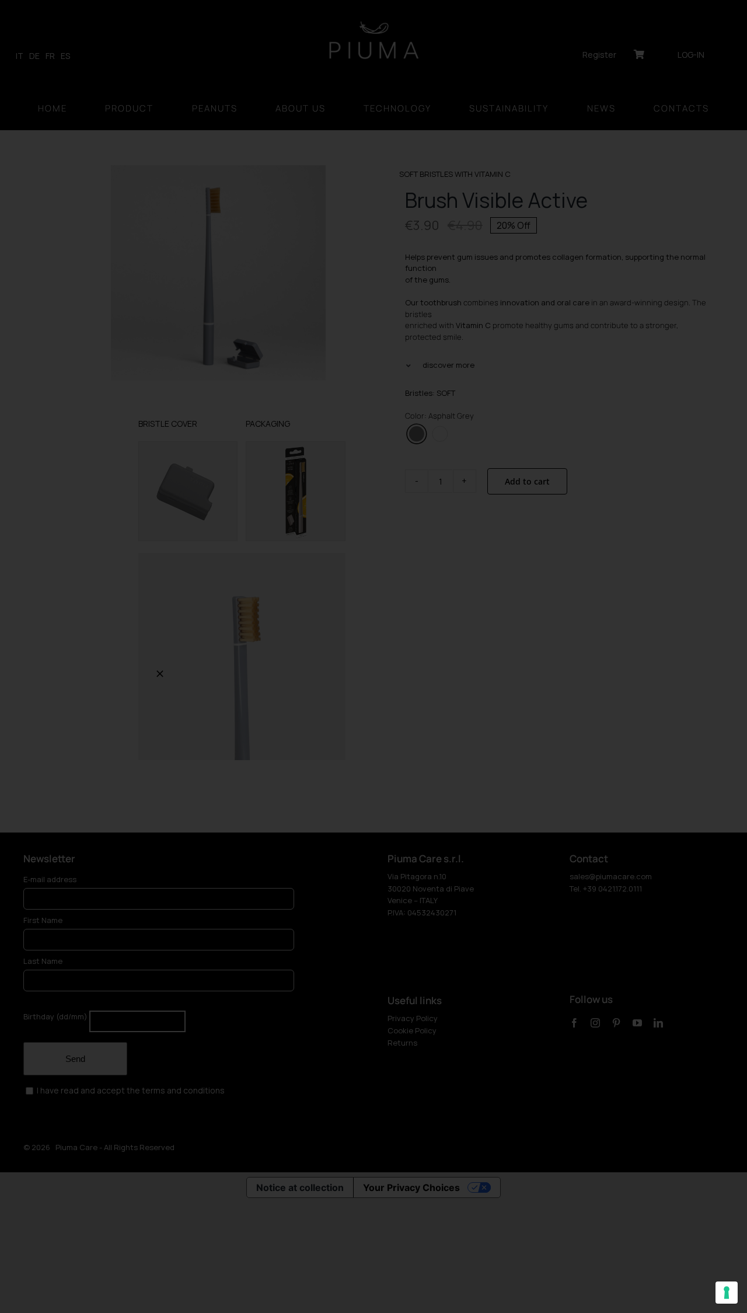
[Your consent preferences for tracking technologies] (726, 1292)
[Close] (160, 673)
